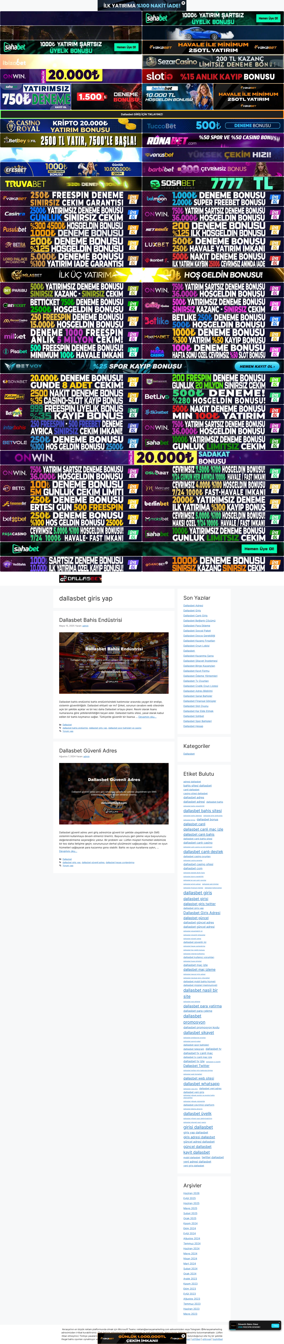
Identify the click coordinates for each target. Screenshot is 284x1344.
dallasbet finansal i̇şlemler (193, 888)
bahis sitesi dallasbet (197, 785)
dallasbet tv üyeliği (213, 1062)
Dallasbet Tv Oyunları (196, 680)
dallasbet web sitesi (198, 1078)
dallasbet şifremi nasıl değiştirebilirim (197, 1118)
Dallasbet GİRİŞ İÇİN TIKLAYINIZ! (142, 114)
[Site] (71, 198)
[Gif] (142, 275)
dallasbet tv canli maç (198, 1053)
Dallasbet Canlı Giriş (195, 615)
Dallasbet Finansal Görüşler (199, 701)
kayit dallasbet (196, 1152)
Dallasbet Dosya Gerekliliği (199, 635)
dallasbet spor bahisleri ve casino (124, 728)
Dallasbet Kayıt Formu (196, 670)
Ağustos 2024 (191, 1238)
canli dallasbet (191, 789)
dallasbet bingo (189, 820)
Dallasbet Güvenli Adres (88, 750)
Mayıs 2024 (190, 1253)
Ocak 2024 (189, 1273)
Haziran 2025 (191, 1203)
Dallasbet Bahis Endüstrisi (90, 620)
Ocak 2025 (189, 1218)
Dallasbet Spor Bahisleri (197, 721)
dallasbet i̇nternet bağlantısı (194, 954)
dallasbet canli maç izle (203, 829)
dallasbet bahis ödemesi (192, 816)
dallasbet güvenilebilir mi (192, 931)
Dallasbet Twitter (196, 1066)
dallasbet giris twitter (199, 904)
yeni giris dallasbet (193, 1165)
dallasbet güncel (196, 918)
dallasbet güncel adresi (199, 927)
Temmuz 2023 (192, 1303)
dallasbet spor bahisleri (196, 1045)
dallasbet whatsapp (201, 1083)
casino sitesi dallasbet (195, 793)
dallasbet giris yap (98, 728)
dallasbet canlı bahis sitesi (197, 838)
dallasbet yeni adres (210, 1088)
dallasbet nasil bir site (200, 993)
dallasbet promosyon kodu (201, 1027)
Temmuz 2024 (192, 1243)
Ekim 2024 (189, 1228)
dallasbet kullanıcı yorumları (198, 957)
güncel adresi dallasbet (199, 1141)
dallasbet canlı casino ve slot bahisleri (197, 847)
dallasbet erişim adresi (192, 884)
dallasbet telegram (193, 1049)
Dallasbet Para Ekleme (196, 625)
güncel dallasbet (197, 1146)
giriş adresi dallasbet (199, 1137)
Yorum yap (68, 731)
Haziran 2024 (191, 1248)
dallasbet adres (193, 797)
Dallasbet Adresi (193, 605)
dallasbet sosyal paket (192, 1041)
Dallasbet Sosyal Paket (197, 630)
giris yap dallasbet (195, 1132)
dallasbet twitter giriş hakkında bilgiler (198, 1070)
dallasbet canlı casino (198, 842)
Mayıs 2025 (190, 1208)
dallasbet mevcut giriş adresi (194, 974)
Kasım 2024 (190, 1223)
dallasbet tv (213, 1049)
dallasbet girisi (195, 898)
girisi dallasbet (198, 1127)
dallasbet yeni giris (193, 1092)
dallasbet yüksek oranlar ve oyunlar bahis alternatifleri (199, 1096)
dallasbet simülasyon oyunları (194, 1038)
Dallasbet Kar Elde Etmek (198, 711)
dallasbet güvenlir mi (194, 942)
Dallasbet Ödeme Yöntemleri (200, 675)
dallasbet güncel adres (198, 922)
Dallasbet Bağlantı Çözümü (199, 620)
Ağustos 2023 (191, 1298)
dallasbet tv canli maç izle (197, 1057)
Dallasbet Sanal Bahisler (197, 696)
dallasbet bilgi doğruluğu (212, 816)
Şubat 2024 (190, 1268)
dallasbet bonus (207, 819)
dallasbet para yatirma (202, 1006)
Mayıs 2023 (190, 1313)
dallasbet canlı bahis (198, 834)
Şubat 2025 (190, 1213)
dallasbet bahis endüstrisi (75, 728)
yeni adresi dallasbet (197, 1161)
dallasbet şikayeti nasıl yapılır (194, 1122)
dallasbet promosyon (194, 1019)
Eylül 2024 (189, 1233)
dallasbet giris (197, 892)
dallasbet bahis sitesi (202, 810)
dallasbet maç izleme (199, 969)
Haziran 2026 (191, 1193)
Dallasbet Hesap (193, 726)
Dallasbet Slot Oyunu (195, 706)
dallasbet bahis (214, 802)
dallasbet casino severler (192, 860)
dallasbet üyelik (197, 1113)
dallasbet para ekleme (191, 1002)
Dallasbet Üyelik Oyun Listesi (200, 685)
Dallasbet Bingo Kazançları (199, 665)
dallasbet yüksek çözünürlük (194, 1101)
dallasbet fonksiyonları (213, 888)
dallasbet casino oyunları (197, 856)
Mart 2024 (189, 1263)
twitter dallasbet (213, 1157)
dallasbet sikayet (198, 1032)
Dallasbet (67, 724)
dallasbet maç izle (195, 965)
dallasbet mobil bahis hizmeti (199, 981)
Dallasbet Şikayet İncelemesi (200, 660)
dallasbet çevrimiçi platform (198, 1105)
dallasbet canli (194, 824)
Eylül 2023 (189, 1293)
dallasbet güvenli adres (93, 862)
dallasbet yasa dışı (190, 1089)
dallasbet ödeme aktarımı (192, 1109)
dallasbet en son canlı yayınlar (194, 880)
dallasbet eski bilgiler (210, 884)
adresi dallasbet (192, 781)
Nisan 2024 (190, 1258)
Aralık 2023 (190, 1278)
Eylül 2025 (189, 1198)
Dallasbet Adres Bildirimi (198, 691)
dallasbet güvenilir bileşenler (194, 935)
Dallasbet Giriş (192, 610)
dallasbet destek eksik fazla (194, 873)
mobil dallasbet (191, 1157)
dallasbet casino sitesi (198, 864)
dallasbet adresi (194, 801)
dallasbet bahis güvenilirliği (193, 806)
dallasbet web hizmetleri (192, 1074)
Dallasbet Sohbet (193, 716)
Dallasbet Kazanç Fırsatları (199, 640)
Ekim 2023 (189, 1288)
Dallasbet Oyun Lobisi (196, 645)
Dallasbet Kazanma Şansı (198, 655)
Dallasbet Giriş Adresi (201, 912)
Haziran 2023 (191, 1308)
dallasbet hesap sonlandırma (120, 862)
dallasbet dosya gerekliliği (193, 877)
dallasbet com (192, 868)
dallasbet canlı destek (203, 851)
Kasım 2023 (190, 1283)
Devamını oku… (147, 716)
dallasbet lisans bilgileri (192, 961)
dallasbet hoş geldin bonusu (194, 950)
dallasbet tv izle (194, 1061)
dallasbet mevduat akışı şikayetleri (196, 978)
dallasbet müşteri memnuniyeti (200, 985)
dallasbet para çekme (197, 1011)
